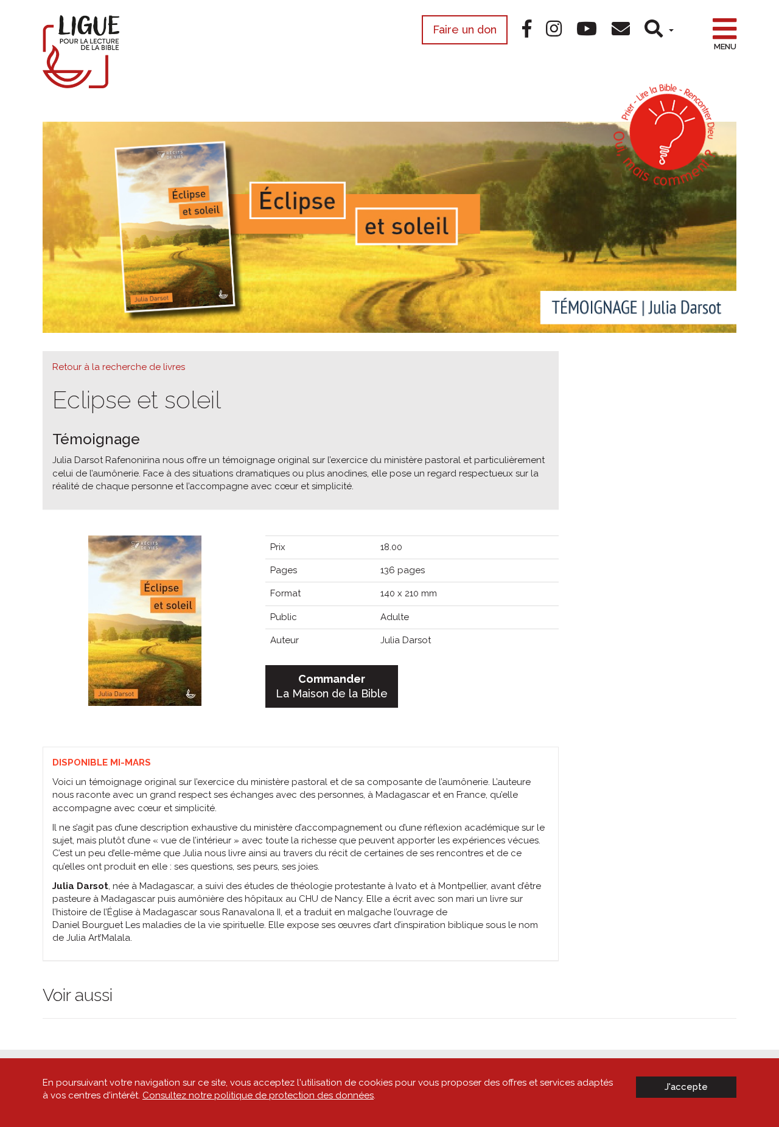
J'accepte (686, 1086)
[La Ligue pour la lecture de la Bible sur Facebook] (526, 29)
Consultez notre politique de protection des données (258, 1095)
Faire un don (465, 29)
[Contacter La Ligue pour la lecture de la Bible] (621, 29)
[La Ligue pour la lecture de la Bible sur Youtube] (586, 29)
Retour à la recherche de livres (118, 366)
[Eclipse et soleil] (144, 619)
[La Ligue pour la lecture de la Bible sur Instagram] (554, 29)
